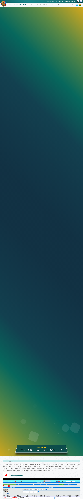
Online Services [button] (46, 4)
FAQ (5, 461)
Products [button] (39, 4)
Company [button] (33, 4)
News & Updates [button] (66, 4)
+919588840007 (51, 1)
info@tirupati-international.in (71, 1)
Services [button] (54, 4)
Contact (73, 4)
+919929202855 (60, 1)
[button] (77, 4)
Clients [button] (59, 4)
